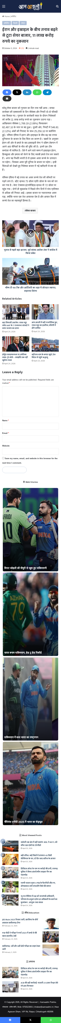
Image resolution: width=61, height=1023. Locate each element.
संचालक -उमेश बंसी (9, 1007)
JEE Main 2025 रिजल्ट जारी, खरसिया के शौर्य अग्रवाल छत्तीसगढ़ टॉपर (20, 921)
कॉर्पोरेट (13, 16)
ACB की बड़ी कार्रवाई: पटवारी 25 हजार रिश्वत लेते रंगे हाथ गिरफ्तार (39, 984)
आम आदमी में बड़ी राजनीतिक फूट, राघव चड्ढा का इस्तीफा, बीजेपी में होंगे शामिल (45, 325)
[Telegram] (47, 92)
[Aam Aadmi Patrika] (30, 6)
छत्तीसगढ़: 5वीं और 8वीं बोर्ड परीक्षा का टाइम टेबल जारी (21, 947)
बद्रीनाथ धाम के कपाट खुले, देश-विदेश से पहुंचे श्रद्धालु (44, 356)
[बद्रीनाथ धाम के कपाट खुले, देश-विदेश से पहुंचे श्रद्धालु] (45, 344)
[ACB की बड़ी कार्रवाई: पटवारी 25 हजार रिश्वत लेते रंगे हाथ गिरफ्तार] (10, 986)
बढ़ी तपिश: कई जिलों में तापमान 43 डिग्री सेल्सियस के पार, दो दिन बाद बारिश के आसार (38, 857)
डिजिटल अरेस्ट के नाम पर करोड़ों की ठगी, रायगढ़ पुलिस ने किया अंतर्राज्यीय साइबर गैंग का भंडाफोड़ (39, 872)
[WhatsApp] (37, 92)
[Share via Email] (7, 98)
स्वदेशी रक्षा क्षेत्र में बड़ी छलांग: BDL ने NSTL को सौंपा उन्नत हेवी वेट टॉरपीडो (39, 843)
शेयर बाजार (31, 210)
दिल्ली (15, 23)
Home (7, 16)
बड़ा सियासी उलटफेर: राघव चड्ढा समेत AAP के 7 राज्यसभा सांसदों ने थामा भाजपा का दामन (15, 325)
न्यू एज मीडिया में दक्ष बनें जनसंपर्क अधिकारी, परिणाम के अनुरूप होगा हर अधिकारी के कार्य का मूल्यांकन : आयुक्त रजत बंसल (39, 899)
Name (5, 420)
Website (5, 446)
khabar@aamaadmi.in (43, 1007)
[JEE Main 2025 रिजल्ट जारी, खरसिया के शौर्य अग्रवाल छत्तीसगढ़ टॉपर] (50, 923)
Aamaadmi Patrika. (48, 1002)
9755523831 (28, 1007)
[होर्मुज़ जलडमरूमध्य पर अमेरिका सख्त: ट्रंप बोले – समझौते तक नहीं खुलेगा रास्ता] (15, 344)
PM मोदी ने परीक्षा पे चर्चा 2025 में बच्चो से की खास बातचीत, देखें (19, 934)
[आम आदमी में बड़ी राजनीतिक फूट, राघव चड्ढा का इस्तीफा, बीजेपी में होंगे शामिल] (45, 311)
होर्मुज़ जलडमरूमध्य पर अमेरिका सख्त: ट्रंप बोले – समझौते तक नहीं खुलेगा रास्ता (15, 357)
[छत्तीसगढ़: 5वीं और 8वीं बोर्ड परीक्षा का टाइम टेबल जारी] (50, 950)
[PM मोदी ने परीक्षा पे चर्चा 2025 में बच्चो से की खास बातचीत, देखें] (50, 936)
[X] (17, 92)
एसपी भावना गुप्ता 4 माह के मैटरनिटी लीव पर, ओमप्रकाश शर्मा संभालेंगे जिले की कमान (38, 884)
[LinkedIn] (27, 92)
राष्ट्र (23, 23)
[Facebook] (7, 92)
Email (5, 433)
